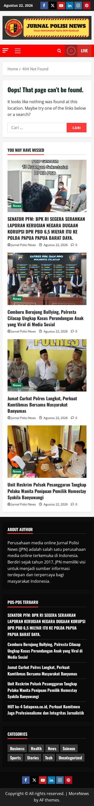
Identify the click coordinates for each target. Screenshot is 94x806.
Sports (15, 758)
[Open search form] (59, 51)
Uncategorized (70, 758)
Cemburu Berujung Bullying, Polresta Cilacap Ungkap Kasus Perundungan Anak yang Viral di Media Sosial (45, 318)
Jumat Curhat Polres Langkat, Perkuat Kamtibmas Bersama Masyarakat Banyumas (42, 404)
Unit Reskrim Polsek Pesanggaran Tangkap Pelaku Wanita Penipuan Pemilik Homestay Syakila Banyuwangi (47, 490)
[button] (6, 50)
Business (17, 748)
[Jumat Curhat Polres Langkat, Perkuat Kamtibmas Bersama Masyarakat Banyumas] (47, 365)
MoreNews (79, 793)
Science (69, 748)
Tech (48, 758)
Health (36, 748)
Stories (33, 758)
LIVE (84, 51)
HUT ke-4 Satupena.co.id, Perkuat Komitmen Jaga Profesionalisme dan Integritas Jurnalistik (46, 710)
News (17, 206)
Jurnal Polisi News (23, 245)
